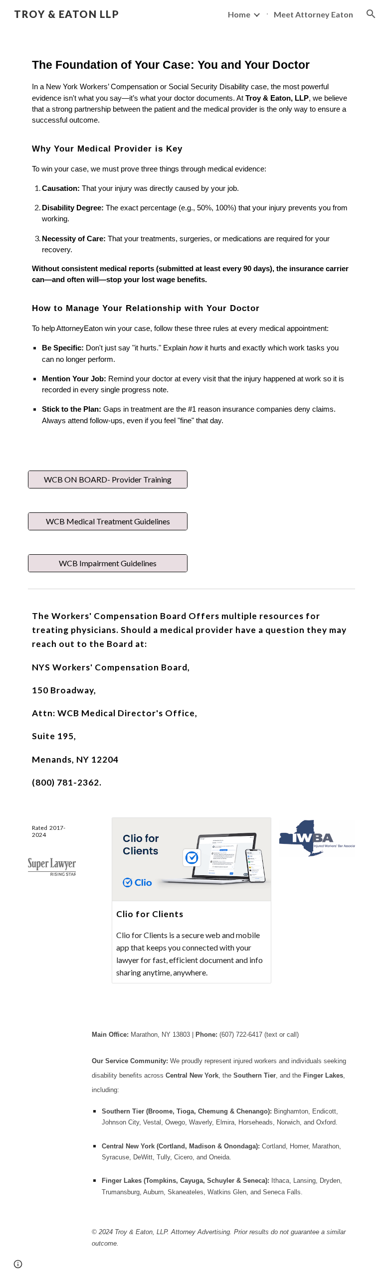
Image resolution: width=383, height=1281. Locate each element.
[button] (371, 14)
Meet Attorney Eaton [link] (313, 14)
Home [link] (239, 14)
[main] (191, 243)
